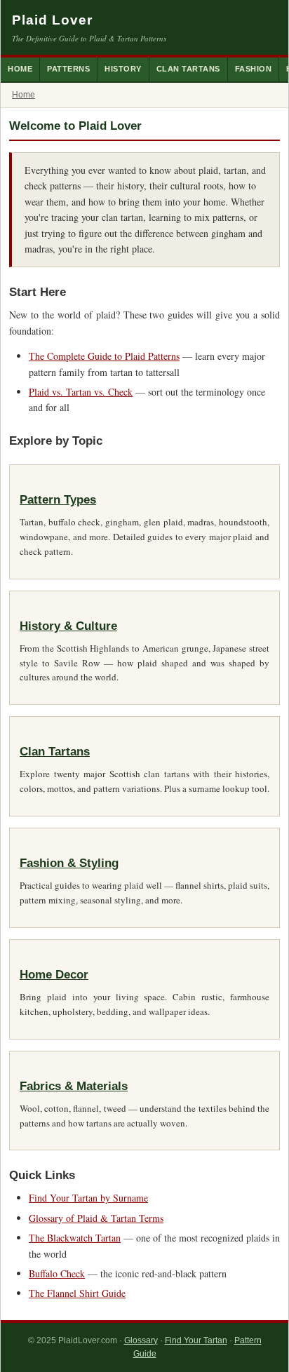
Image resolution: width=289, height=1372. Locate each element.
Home (20, 69)
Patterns (68, 69)
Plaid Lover (52, 20)
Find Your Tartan (196, 1340)
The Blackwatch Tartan (75, 1237)
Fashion (253, 69)
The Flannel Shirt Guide (77, 1293)
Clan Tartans (188, 69)
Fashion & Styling (69, 863)
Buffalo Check (57, 1273)
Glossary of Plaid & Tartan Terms (96, 1218)
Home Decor (54, 974)
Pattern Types (58, 499)
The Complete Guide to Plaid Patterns (104, 356)
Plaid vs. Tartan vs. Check (81, 391)
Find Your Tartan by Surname (88, 1197)
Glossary (141, 1340)
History (123, 69)
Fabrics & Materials (74, 1086)
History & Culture (68, 626)
